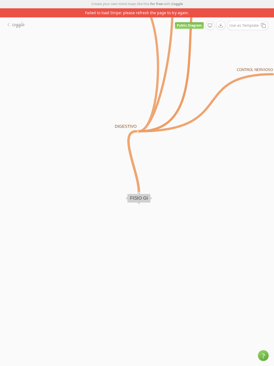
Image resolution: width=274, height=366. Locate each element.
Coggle (177, 4)
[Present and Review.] (210, 25)
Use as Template (244, 25)
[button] (263, 355)
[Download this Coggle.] (220, 25)
